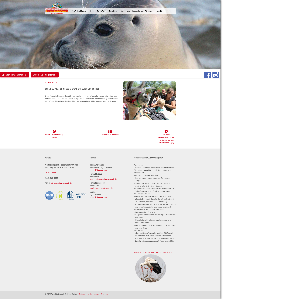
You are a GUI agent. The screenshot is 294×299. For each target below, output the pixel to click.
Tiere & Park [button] (101, 11)
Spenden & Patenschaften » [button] (14, 75)
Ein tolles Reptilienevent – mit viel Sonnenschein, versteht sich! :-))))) (166, 139)
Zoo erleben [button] (113, 11)
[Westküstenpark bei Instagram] (215, 75)
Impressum (94, 294)
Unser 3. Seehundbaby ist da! (54, 136)
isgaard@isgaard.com (98, 170)
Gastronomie (125, 11)
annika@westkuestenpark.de (101, 188)
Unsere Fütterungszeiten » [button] (45, 75)
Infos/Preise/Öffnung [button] (78, 11)
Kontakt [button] (159, 11)
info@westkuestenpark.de (61, 183)
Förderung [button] (149, 11)
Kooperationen (137, 11)
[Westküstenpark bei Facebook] (207, 75)
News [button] (91, 11)
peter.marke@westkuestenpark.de (103, 179)
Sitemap (104, 294)
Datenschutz (84, 294)
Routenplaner (50, 173)
